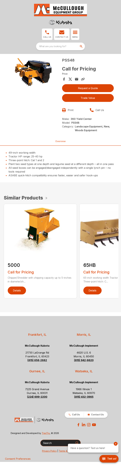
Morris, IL (84, 335)
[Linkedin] (84, 424)
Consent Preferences (18, 458)
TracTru (46, 433)
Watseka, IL (84, 371)
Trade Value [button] (88, 98)
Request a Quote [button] (88, 88)
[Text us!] (109, 459)
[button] (47, 34)
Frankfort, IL (37, 335)
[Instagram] (89, 424)
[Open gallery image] (33, 73)
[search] (81, 46)
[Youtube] (94, 424)
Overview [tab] (60, 141)
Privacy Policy (49, 451)
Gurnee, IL (37, 371)
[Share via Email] (76, 79)
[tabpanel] (33, 74)
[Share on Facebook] (64, 79)
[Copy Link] (83, 79)
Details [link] (17, 290)
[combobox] (60, 46)
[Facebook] (78, 424)
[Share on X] (70, 79)
